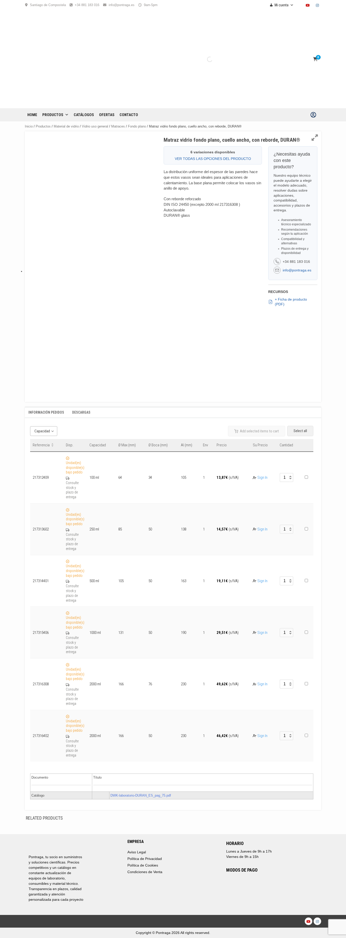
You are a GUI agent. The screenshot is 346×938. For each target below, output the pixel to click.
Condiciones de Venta (144, 872)
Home (32, 115)
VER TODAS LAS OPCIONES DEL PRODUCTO (213, 159)
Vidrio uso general (95, 126)
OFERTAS (106, 115)
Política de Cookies (142, 865)
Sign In (262, 477)
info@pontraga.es (121, 5)
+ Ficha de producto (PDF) (291, 301)
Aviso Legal (136, 852)
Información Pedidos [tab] (46, 412)
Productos (52, 115)
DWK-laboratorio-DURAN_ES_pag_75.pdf (140, 795)
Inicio (29, 126)
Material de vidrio (66, 126)
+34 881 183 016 (87, 5)
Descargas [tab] (81, 412)
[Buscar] (205, 59)
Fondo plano (137, 126)
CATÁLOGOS (84, 115)
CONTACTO (129, 115)
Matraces (118, 126)
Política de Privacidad (144, 859)
